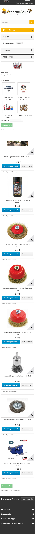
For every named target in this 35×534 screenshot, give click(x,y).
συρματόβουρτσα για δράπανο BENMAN (17, 376)
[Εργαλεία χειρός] (8, 107)
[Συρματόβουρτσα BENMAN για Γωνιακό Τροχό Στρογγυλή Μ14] (17, 230)
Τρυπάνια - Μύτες (8, 98)
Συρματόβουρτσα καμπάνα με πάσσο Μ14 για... (17, 333)
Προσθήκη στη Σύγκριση (9, 172)
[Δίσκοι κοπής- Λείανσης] (24, 88)
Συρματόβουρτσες (25, 116)
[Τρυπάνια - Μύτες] (8, 88)
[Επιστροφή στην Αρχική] (3, 43)
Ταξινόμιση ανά (5, 120)
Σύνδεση (31, 3)
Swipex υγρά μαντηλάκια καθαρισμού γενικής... (17, 201)
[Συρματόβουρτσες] (24, 107)
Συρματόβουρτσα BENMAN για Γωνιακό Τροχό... (17, 245)
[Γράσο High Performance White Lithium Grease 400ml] (17, 143)
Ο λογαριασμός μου (8, 519)
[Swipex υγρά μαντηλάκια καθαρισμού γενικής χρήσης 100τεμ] (17, 186)
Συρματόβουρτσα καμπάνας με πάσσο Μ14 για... (17, 289)
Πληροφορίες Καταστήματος (12, 523)
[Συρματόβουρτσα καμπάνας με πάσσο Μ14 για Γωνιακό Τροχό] (17, 274)
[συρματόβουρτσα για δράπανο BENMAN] (17, 362)
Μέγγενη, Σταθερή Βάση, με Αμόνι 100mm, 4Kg (17, 464)
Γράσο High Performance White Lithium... (17, 157)
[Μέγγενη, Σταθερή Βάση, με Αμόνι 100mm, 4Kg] (17, 449)
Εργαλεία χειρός (8, 116)
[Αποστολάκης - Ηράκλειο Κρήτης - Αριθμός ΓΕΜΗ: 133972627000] (17, 11)
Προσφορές (8, 57)
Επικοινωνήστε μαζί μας (22, 3)
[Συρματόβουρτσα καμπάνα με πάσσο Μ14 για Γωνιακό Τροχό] (17, 318)
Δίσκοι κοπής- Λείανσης (24, 98)
